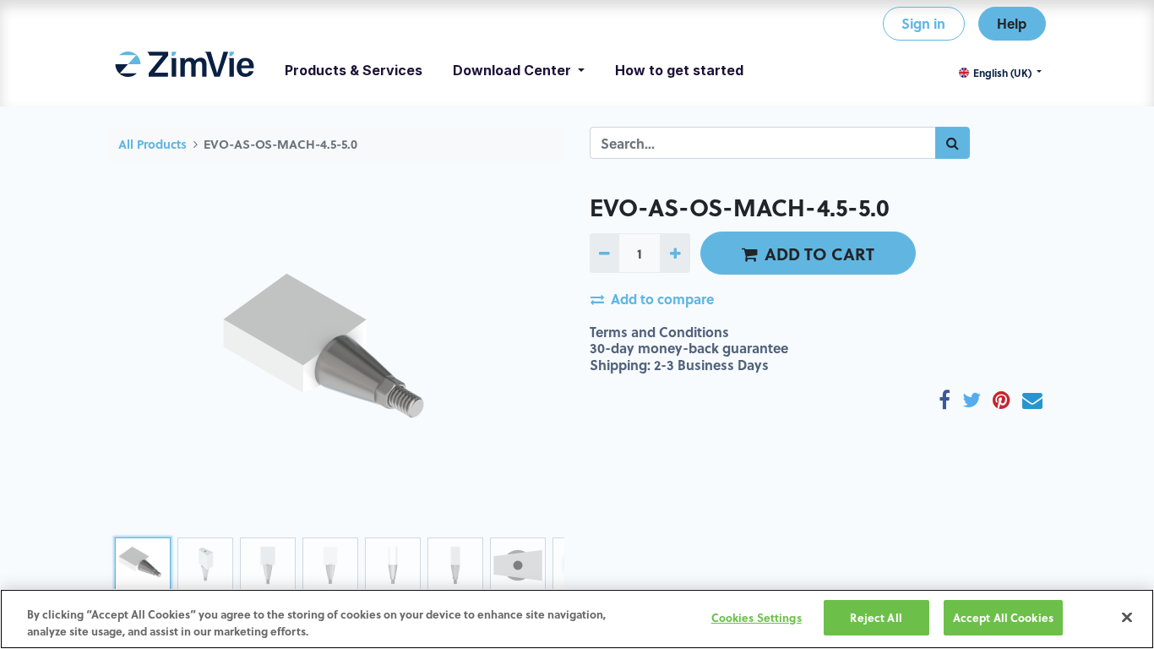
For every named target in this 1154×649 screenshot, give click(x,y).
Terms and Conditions (659, 331)
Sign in (923, 23)
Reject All (875, 617)
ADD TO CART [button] (819, 253)
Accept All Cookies (1003, 617)
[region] (577, 619)
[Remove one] (604, 252)
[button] (142, 361)
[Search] (952, 143)
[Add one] (674, 252)
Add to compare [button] (662, 298)
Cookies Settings (756, 617)
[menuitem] (184, 70)
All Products (152, 144)
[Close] (1127, 616)
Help (1011, 23)
